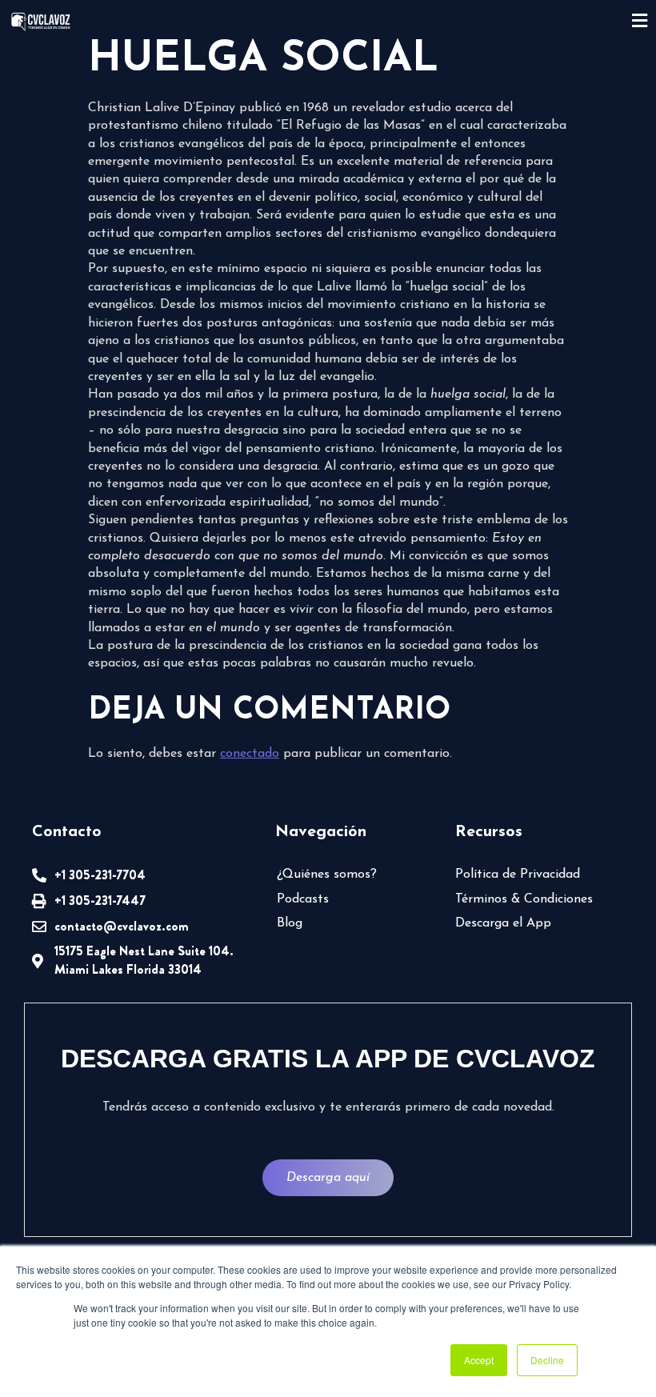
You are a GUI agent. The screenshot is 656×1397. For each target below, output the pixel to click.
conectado (249, 753)
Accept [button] (479, 1360)
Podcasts (303, 899)
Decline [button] (547, 1360)
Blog (289, 923)
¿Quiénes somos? (327, 874)
